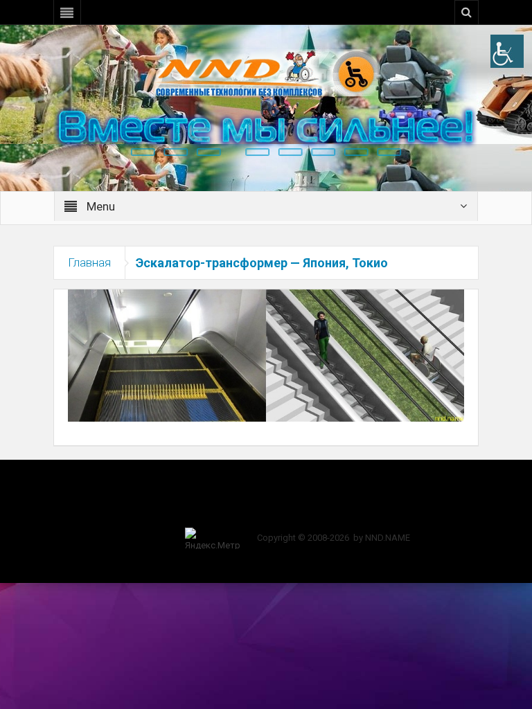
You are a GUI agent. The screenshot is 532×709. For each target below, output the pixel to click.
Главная (89, 262)
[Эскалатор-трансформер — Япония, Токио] (266, 354)
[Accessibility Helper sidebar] (507, 51)
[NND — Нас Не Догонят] (266, 72)
